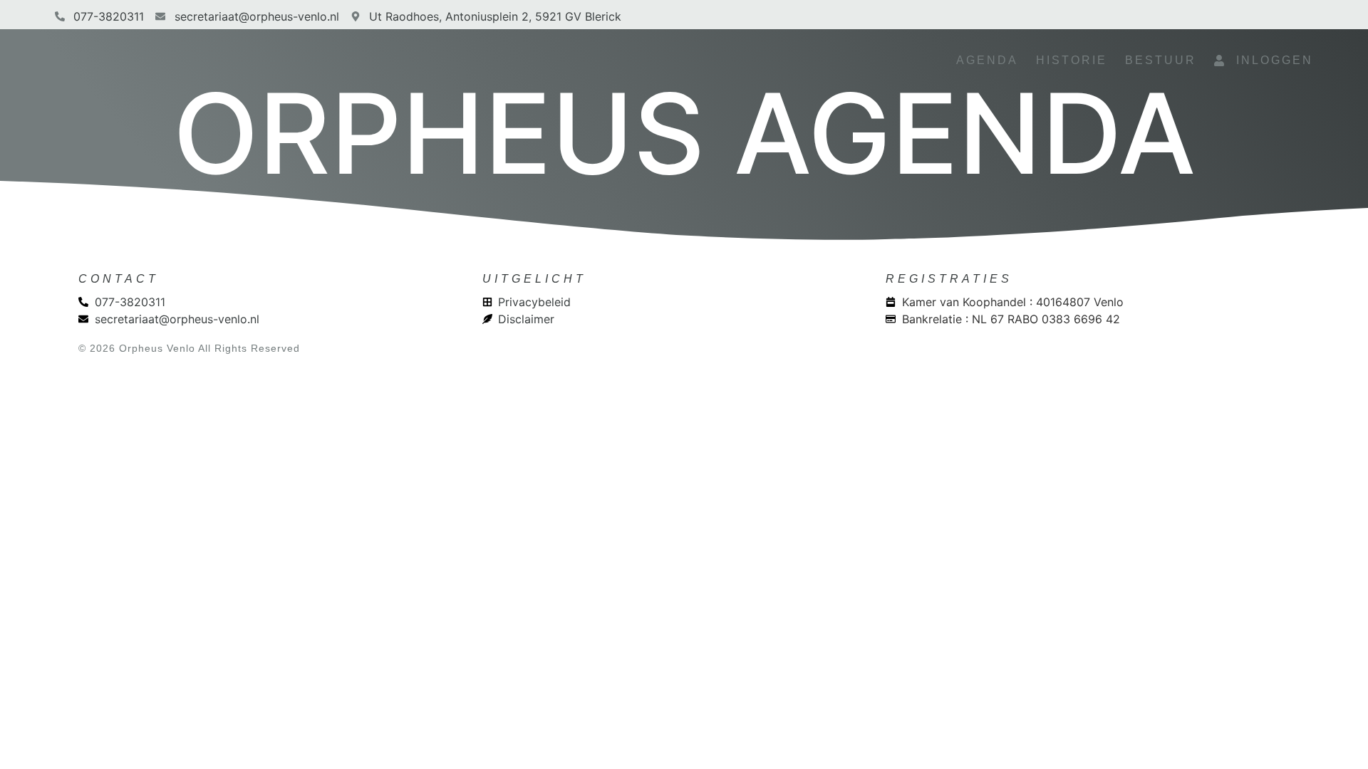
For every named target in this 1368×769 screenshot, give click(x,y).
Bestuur (1160, 60)
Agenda (987, 60)
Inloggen (1269, 60)
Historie (1071, 60)
